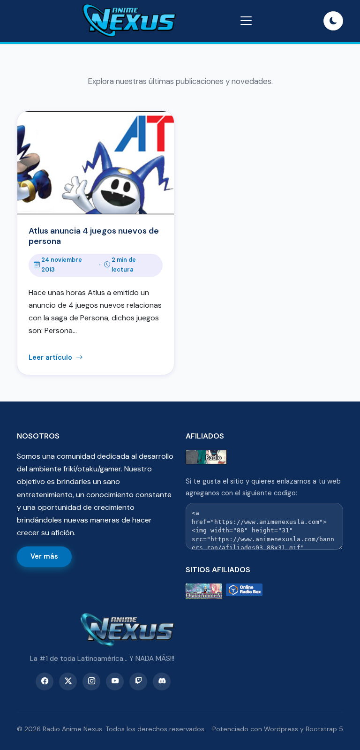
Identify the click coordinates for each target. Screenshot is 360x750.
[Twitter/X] (68, 681)
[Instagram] (91, 681)
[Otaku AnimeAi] (204, 591)
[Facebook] (44, 681)
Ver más (44, 556)
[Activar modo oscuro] (333, 21)
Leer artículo (51, 357)
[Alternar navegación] (246, 21)
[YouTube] (115, 681)
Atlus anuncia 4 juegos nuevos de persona (94, 236)
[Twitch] (138, 681)
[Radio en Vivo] (244, 591)
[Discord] (162, 681)
